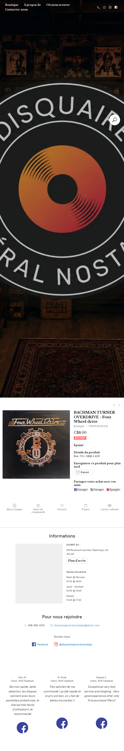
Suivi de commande (38, 511)
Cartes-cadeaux (109, 509)
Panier (86, 509)
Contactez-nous (16, 9)
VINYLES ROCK (98, 426)
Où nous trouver (58, 4)
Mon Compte (14, 509)
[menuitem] (114, 405)
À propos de (32, 4)
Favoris (62, 509)
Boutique (11, 4)
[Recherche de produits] (115, 120)
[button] (83, 472)
